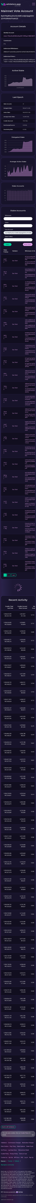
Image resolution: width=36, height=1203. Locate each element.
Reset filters (27, 244)
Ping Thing (13, 1146)
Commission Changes (14, 1142)
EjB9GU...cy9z (5, 286)
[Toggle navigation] (33, 4)
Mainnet (3, 1161)
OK (33, 1135)
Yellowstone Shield (23, 1150)
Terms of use (23, 1153)
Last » (13, 575)
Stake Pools (29, 1146)
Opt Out (11, 1157)
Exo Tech (15, 260)
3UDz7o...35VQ (5, 464)
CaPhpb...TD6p (5, 439)
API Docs (16, 1157)
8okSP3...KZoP (5, 261)
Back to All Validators (8, 1127)
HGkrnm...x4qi (5, 375)
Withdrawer (8, 215)
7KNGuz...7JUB (5, 388)
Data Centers (4, 1146)
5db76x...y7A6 (5, 337)
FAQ (22, 1157)
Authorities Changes (28, 1142)
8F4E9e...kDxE (5, 451)
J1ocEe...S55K (5, 515)
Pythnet (17, 1161)
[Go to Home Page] (11, 4)
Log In (26, 1157)
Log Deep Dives (12, 1150)
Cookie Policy (24, 1133)
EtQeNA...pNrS (5, 350)
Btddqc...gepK (5, 566)
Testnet (10, 1161)
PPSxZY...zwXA (5, 311)
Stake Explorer (21, 1146)
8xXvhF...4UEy (5, 540)
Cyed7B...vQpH (5, 426)
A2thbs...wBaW (5, 324)
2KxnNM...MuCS (5, 413)
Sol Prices (4, 1150)
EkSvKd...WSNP (5, 489)
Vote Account (9, 229)
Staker (7, 222)
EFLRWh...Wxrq (5, 400)
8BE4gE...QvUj (5, 477)
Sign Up (31, 1157)
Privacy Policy (14, 1153)
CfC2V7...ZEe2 (5, 299)
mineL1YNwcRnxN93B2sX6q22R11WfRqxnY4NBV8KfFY (19, 36)
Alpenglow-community (7, 1165)
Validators (4, 1142)
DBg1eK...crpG (5, 362)
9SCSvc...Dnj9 (5, 553)
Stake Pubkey (9, 236)
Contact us (4, 1157)
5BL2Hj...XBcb (5, 273)
